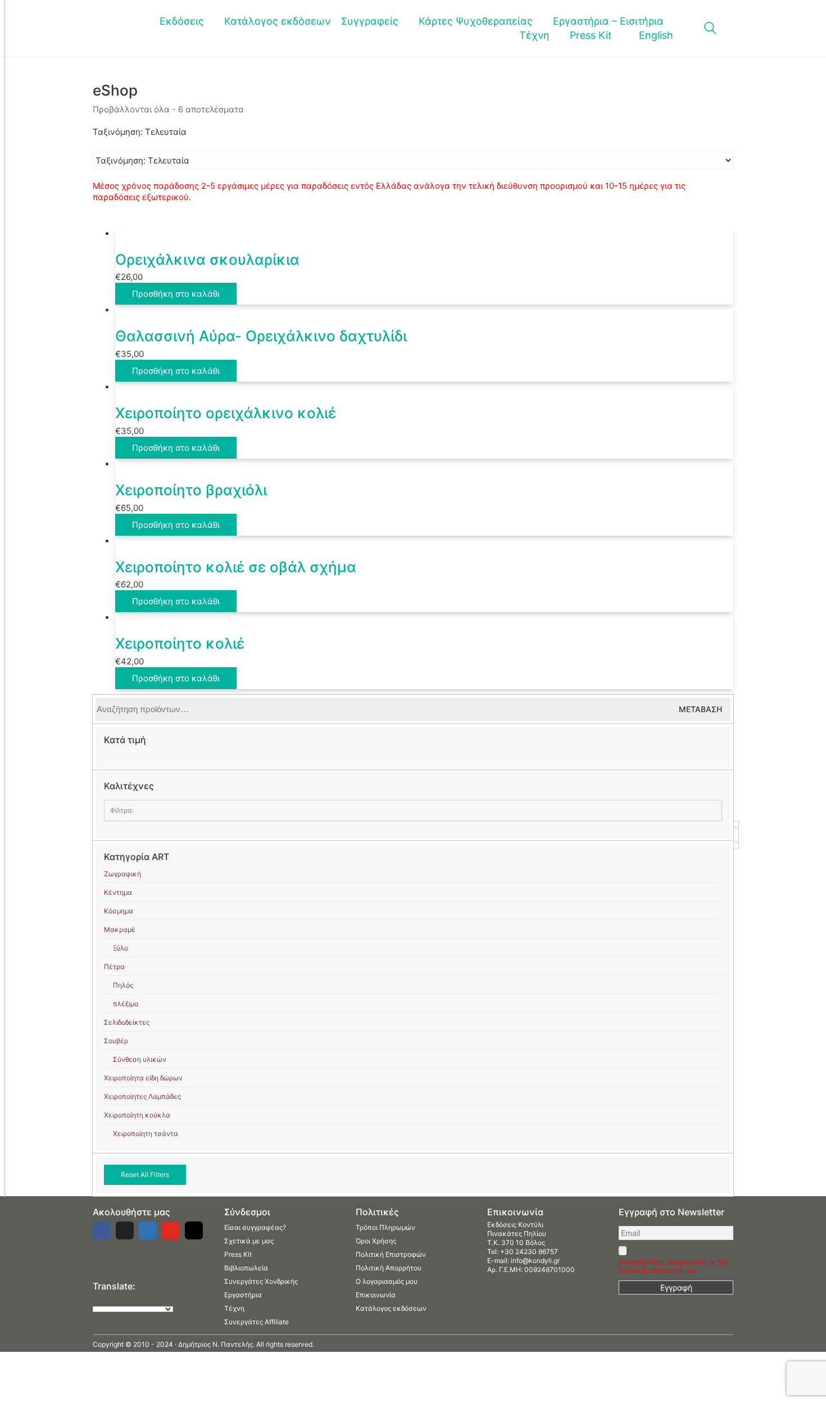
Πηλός (123, 985)
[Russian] (143, 1299)
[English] (98, 1299)
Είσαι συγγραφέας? (255, 1227)
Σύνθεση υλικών (139, 1059)
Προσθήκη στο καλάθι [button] (176, 293)
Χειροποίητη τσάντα (145, 1133)
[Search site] (710, 29)
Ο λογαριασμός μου (386, 1281)
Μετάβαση (700, 709)
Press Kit (238, 1254)
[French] (120, 1299)
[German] (131, 1299)
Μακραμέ (119, 929)
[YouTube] (171, 1230)
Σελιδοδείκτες (126, 1022)
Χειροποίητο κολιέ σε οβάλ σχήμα (235, 567)
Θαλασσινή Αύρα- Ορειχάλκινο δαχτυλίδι (261, 336)
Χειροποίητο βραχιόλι (191, 490)
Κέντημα (118, 892)
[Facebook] (102, 1230)
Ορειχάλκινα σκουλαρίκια (207, 259)
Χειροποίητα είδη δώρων (143, 1078)
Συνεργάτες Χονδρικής (261, 1281)
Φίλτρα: (122, 810)
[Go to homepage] (110, 28)
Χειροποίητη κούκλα (137, 1115)
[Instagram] (194, 1230)
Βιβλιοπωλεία (246, 1268)
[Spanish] (154, 1299)
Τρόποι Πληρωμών (385, 1227)
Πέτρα (114, 966)
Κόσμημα (118, 911)
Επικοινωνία (376, 1295)
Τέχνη (234, 1308)
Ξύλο (120, 948)
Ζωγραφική (122, 874)
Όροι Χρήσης (376, 1241)
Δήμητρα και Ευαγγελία (146, 834)
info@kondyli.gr (535, 1260)
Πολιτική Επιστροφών (391, 1254)
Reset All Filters (145, 1174)
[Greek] (109, 1299)
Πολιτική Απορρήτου (388, 1268)
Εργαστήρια (243, 1295)
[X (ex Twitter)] (125, 1230)
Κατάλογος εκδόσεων (391, 1308)
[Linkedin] (148, 1230)
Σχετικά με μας (249, 1241)
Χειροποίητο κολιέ (179, 643)
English (656, 35)
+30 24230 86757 (529, 1251)
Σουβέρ (116, 1041)
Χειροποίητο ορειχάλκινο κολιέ (225, 413)
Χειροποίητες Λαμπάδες (142, 1096)
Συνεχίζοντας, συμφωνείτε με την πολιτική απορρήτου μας (674, 1265)
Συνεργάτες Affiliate (256, 1322)
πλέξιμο (125, 1003)
